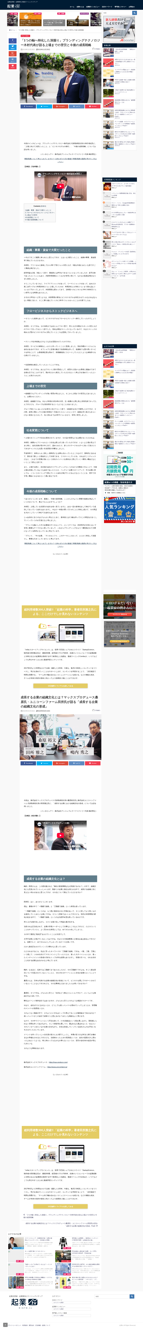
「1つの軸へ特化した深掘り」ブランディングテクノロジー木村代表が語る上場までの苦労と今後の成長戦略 (60, 1216)
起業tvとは (80, 6)
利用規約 (25, 1325)
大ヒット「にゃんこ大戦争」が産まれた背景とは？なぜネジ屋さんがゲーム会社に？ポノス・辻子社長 (124, 274)
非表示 (43, 206)
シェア (12, 42)
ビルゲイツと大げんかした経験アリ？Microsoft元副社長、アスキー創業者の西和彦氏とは (123, 224)
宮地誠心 (97, 49)
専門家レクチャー (120, 6)
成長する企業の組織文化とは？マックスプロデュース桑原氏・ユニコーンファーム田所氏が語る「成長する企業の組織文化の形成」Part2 (62, 1224)
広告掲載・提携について (42, 1325)
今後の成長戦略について (34, 219)
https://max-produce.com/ (58, 1062)
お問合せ (132, 6)
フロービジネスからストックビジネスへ (40, 212)
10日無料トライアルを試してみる (60, 686)
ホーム (72, 6)
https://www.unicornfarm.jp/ (57, 1067)
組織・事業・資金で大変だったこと (38, 210)
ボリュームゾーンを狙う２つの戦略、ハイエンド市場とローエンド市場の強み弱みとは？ (124, 263)
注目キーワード (107, 6)
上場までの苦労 (31, 215)
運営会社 (31, 1325)
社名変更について (32, 217)
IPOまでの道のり (25, 35)
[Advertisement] (60, 126)
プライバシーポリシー (14, 1325)
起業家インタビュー (93, 6)
